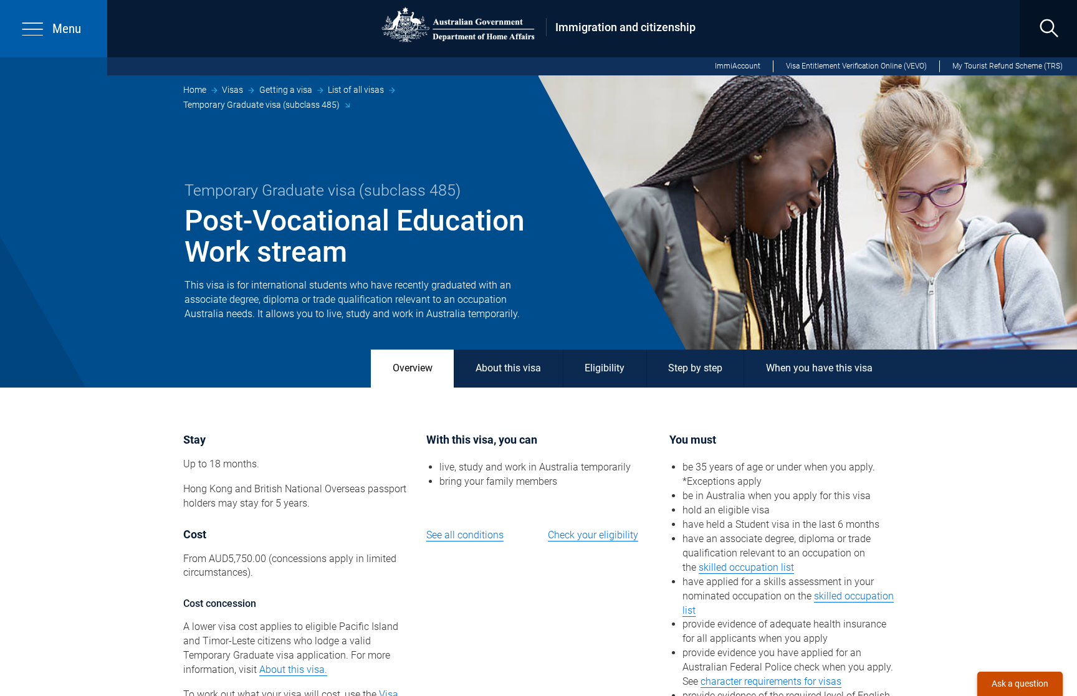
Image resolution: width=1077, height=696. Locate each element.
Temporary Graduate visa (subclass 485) (261, 105)
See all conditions (465, 535)
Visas (232, 90)
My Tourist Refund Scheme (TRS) (1007, 66)
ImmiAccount (737, 66)
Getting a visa (285, 90)
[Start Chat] (1020, 684)
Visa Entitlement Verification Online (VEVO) (856, 66)
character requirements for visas (771, 681)
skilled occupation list (746, 567)
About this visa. (293, 669)
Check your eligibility (593, 535)
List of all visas (356, 90)
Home (194, 90)
